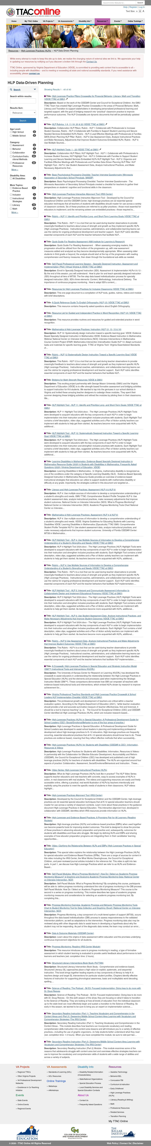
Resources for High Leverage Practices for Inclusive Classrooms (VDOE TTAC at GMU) (93, 289)
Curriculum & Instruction (120, 1084)
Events (118, 22)
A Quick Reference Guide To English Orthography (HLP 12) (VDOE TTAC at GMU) (90, 302)
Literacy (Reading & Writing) (121, 1099)
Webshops (53, 1086)
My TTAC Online (31, 21)
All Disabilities (19, 178)
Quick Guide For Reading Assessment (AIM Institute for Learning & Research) (88, 241)
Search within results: (21, 96)
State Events (23, 1100)
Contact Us (91, 61)
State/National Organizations (90, 1079)
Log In (142, 6)
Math (15, 208)
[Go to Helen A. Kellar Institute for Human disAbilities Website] (123, 1132)
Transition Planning (118, 1116)
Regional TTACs (24, 1072)
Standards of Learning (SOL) (60, 1072)
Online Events (23, 1104)
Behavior (17, 148)
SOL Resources (55, 1076)
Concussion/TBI (116, 1080)
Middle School (19, 135)
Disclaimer (138, 1143)
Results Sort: (16, 107)
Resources (103, 22)
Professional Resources (18, 164)
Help (125, 6)
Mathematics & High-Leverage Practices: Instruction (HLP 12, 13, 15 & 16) (86, 329)
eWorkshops (54, 1090)
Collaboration (19, 152)
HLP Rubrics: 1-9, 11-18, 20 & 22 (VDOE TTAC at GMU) (78, 124)
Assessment (18, 145)
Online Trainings (135, 22)
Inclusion (17, 194)
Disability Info (85, 22)
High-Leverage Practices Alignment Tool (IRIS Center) (77, 795)
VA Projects (49, 22)
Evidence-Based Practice (20, 189)
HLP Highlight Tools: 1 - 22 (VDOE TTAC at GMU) (75, 149)
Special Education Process (90, 1083)
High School (18, 131)
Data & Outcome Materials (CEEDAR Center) (73, 933)
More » (16, 170)
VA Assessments (66, 22)
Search (140, 2)
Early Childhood (116, 1088)
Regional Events (24, 1108)
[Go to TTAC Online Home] (33, 11)
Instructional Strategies (18, 200)
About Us (83, 1095)
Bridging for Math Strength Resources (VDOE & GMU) (77, 379)
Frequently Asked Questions (90, 1104)
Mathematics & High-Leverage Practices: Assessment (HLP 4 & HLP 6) (85, 514)
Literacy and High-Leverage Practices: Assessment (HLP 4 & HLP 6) (84, 489)
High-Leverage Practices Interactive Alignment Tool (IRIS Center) (82, 194)
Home (14, 21)
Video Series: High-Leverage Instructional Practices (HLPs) (79, 769)
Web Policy (112, 1143)
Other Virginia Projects (27, 1076)
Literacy (16, 204)
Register (133, 6)
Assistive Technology (118, 1072)
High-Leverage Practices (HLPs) (36, 50)
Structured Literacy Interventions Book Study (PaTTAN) (78, 962)
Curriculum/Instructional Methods (21, 158)
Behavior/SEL (116, 1076)
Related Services (117, 1112)
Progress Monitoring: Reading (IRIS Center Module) (76, 946)
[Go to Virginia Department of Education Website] (28, 1132)
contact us (34, 73)
